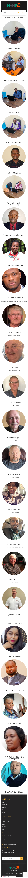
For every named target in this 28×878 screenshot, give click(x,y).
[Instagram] (22, 12)
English (7, 876)
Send (21, 858)
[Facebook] (18, 12)
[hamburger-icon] (5, 12)
